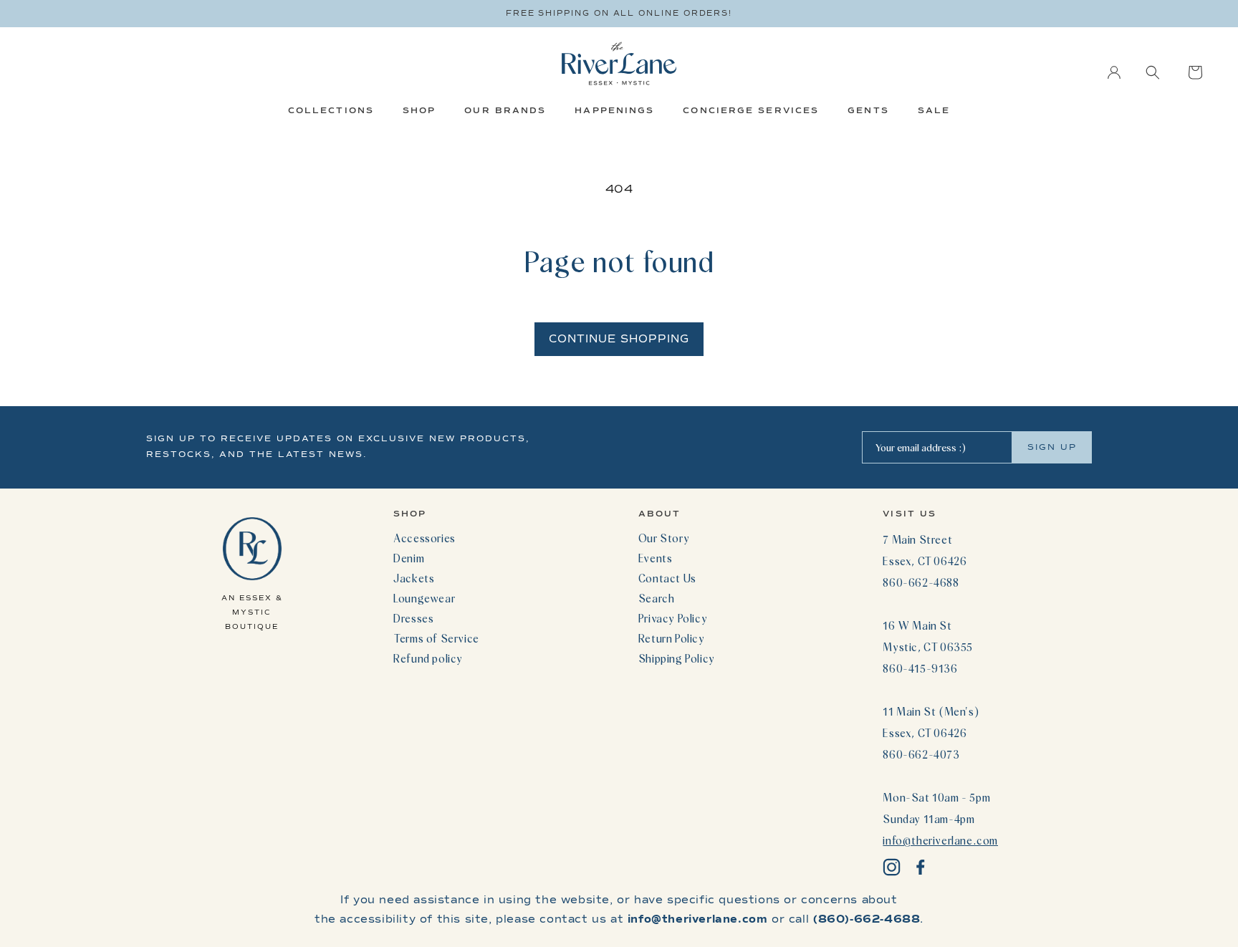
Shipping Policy (676, 658)
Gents (868, 110)
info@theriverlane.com (940, 840)
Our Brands (505, 110)
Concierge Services (751, 110)
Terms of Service (436, 638)
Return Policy (671, 638)
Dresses (413, 618)
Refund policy (428, 658)
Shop (419, 110)
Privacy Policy (672, 618)
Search (656, 598)
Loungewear (424, 598)
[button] (1153, 72)
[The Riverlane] (619, 63)
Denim (408, 558)
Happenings (614, 110)
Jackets (413, 578)
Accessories (424, 538)
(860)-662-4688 (866, 919)
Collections (331, 110)
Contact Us (667, 578)
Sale (934, 110)
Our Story (663, 538)
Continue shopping (619, 338)
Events (655, 558)
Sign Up (1052, 447)
